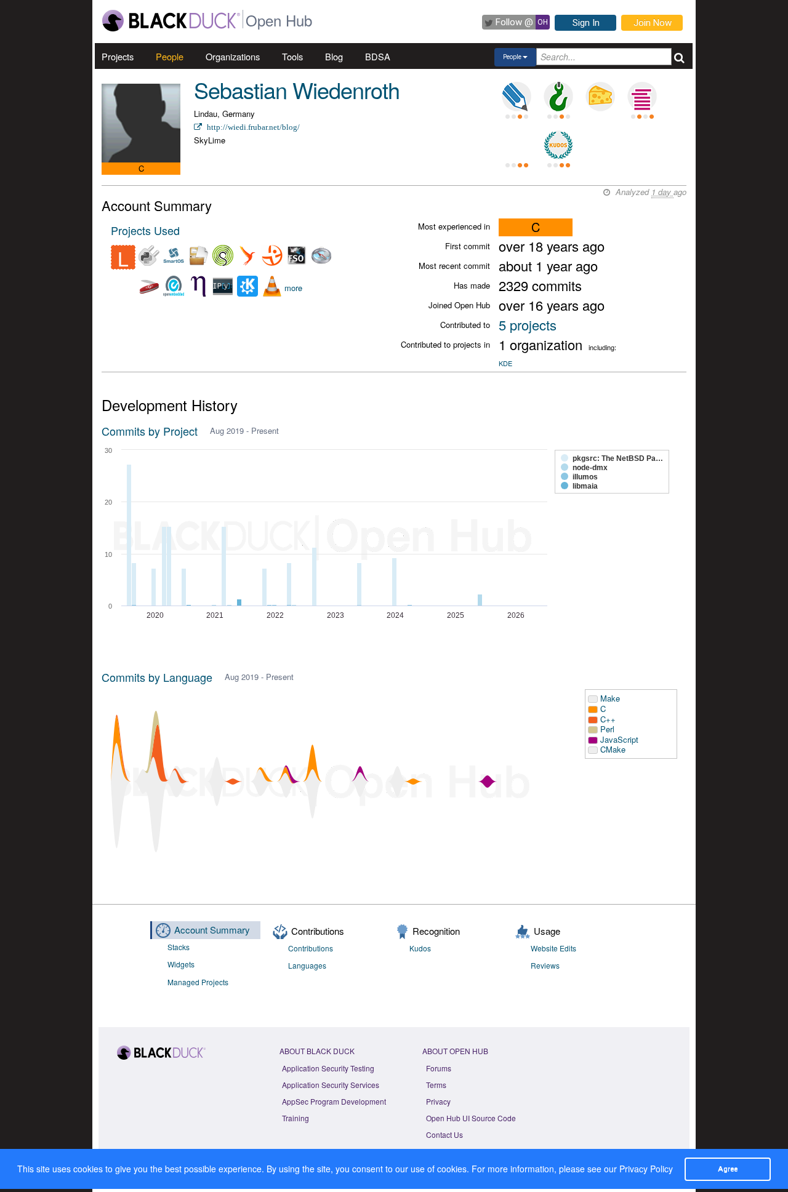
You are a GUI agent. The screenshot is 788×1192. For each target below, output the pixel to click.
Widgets (181, 964)
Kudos (420, 948)
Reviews (545, 965)
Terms (436, 1084)
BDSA (377, 56)
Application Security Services (330, 1084)
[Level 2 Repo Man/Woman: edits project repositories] (558, 96)
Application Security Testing (328, 1068)
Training (295, 1118)
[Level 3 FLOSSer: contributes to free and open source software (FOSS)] (516, 145)
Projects (118, 56)
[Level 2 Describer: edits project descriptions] (516, 96)
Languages (307, 965)
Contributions (310, 948)
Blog (334, 56)
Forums (438, 1068)
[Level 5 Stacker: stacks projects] (642, 96)
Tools (292, 56)
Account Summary (212, 929)
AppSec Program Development (334, 1101)
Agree (728, 1168)
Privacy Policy (646, 1168)
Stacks (178, 947)
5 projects (528, 324)
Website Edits (553, 948)
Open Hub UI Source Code (471, 1118)
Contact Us (444, 1134)
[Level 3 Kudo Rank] (558, 145)
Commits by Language (157, 677)
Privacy (438, 1101)
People (169, 56)
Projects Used (145, 230)
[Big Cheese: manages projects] (600, 96)
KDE (505, 363)
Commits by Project (150, 431)
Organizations (233, 56)
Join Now (652, 22)
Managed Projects (197, 982)
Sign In (586, 22)
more (293, 288)
